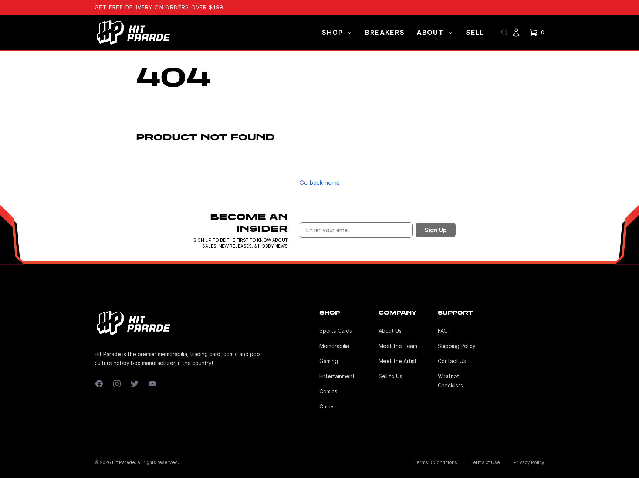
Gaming (329, 361)
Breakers (385, 32)
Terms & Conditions (436, 462)
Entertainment (337, 376)
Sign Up (436, 230)
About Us (390, 331)
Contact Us (452, 361)
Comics (328, 391)
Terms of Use (485, 462)
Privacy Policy (529, 462)
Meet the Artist (398, 361)
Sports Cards (336, 331)
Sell (475, 32)
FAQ (443, 331)
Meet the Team (398, 346)
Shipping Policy (457, 346)
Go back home (320, 182)
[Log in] (516, 32)
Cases (327, 406)
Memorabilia (334, 346)
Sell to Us (390, 376)
